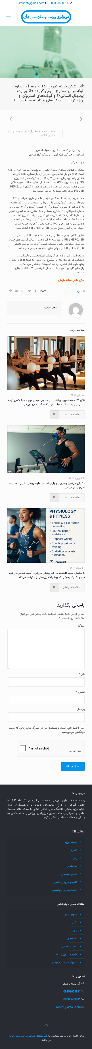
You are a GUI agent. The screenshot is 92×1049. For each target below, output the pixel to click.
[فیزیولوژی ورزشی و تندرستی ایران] (46, 17)
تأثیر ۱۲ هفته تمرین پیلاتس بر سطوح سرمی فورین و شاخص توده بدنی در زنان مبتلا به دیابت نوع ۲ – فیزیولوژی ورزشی (46, 402)
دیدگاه (81, 626)
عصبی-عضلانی (69, 946)
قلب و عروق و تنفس (65, 882)
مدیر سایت (22, 131)
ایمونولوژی (71, 842)
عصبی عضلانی (69, 874)
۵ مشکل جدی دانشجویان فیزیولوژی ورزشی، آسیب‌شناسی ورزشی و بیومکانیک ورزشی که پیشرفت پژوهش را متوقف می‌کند (47, 575)
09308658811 (59, 3)
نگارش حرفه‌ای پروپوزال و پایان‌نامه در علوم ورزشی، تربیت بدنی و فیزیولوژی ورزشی (47, 485)
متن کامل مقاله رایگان (71, 280)
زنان (75, 858)
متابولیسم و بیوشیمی (64, 890)
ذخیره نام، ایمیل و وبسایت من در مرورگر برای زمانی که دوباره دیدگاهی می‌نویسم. (46, 730)
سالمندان (72, 866)
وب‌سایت (80, 709)
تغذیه (74, 850)
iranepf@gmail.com (31, 3)
